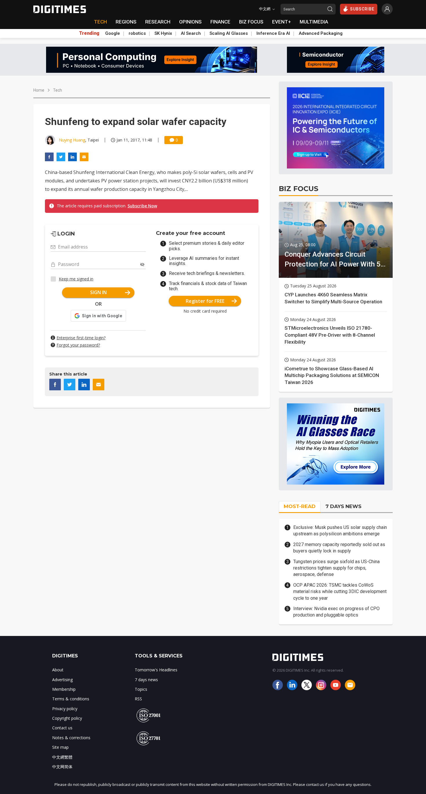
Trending (89, 33)
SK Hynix (163, 33)
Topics (141, 689)
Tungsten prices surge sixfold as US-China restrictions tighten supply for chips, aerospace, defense (336, 568)
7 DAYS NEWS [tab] (343, 506)
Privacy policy (64, 708)
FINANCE (220, 22)
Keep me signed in (76, 279)
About (57, 669)
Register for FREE (205, 301)
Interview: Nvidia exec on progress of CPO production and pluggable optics (336, 612)
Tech (57, 90)
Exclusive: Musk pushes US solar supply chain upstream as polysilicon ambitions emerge (340, 530)
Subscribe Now (142, 206)
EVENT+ (281, 22)
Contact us (62, 727)
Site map (60, 747)
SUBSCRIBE (362, 9)
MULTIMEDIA (314, 22)
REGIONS (126, 22)
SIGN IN (98, 292)
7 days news (146, 679)
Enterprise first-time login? (81, 337)
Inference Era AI (273, 33)
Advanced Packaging (321, 33)
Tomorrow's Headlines (156, 669)
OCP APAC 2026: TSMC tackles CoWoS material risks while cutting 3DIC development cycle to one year (340, 591)
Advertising (62, 679)
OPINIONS (190, 22)
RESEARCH (157, 22)
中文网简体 (62, 766)
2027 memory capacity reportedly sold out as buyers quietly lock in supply (339, 548)
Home (38, 90)
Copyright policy (67, 718)
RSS (138, 698)
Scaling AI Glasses (229, 33)
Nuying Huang (72, 140)
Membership (64, 689)
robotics (137, 33)
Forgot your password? (78, 345)
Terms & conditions (70, 698)
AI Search (191, 33)
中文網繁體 (62, 757)
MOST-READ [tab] (300, 506)
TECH (100, 22)
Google (112, 33)
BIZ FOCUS (251, 22)
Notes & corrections (71, 737)
